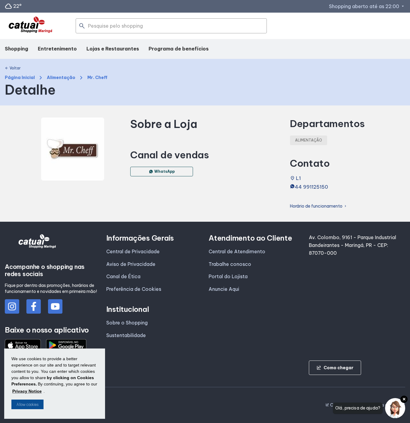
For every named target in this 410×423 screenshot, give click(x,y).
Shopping (16, 49)
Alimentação (61, 77)
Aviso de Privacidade (130, 264)
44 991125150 (311, 187)
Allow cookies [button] (27, 404)
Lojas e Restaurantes (112, 49)
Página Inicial (20, 77)
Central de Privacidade (133, 251)
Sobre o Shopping (127, 323)
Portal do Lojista (228, 276)
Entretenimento (57, 49)
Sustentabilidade (126, 335)
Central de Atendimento (237, 251)
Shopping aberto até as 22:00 (367, 6)
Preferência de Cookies (133, 289)
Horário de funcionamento (318, 206)
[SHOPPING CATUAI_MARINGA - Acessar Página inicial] (30, 26)
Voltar (13, 68)
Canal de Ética (123, 276)
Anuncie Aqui (224, 289)
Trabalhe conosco (230, 264)
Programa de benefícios (179, 49)
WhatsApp (164, 171)
